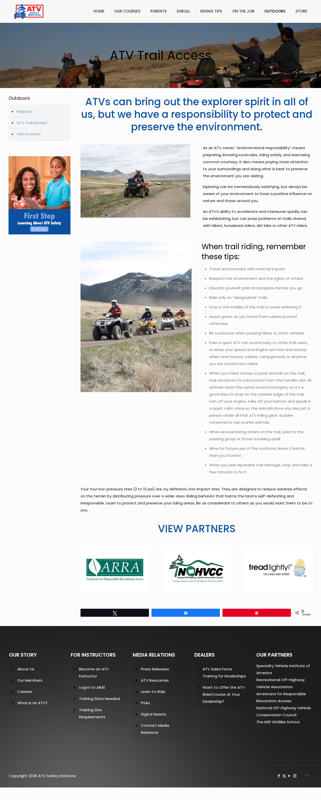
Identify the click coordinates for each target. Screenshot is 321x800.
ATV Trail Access (32, 122)
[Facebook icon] (279, 775)
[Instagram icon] (295, 775)
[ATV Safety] (29, 11)
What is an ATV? (32, 702)
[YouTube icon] (289, 775)
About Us (25, 669)
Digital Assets (153, 714)
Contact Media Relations (155, 729)
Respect (25, 111)
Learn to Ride (153, 691)
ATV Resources (155, 680)
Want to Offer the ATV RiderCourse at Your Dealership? (224, 694)
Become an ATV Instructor (94, 672)
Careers (24, 691)
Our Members (29, 680)
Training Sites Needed (99, 698)
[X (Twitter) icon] (284, 775)
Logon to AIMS (92, 687)
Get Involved (28, 134)
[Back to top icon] (307, 775)
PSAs (145, 702)
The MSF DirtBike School (277, 722)
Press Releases (155, 669)
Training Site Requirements (92, 713)
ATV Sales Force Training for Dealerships (224, 672)
